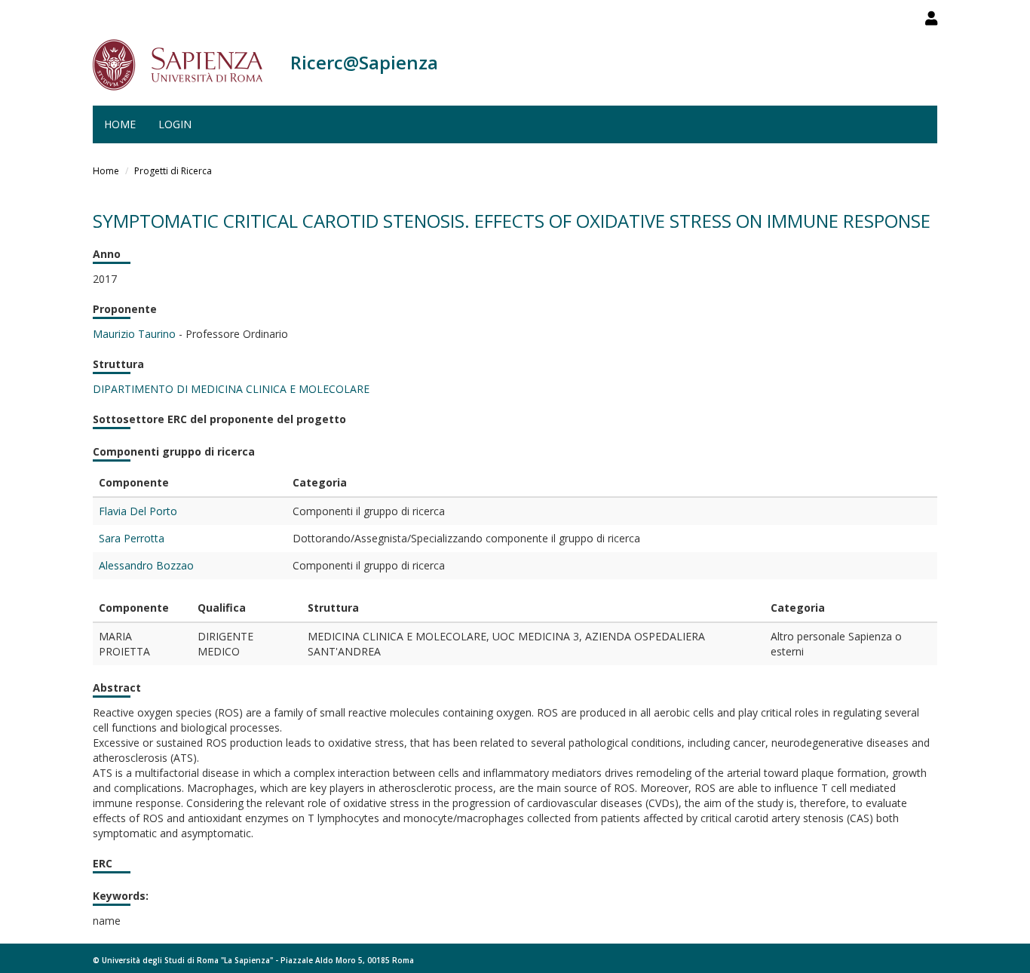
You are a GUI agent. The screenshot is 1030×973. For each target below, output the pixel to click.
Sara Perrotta (131, 538)
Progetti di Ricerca (173, 170)
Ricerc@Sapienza (364, 62)
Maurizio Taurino (134, 334)
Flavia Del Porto (138, 511)
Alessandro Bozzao (146, 565)
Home (120, 124)
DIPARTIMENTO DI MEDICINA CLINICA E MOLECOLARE (231, 389)
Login (175, 124)
